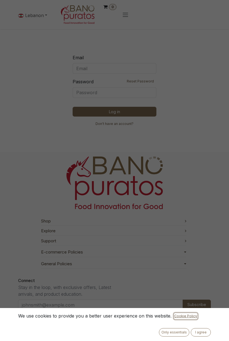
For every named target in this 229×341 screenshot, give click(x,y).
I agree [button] (201, 332)
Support (48, 240)
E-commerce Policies (62, 252)
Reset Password (140, 81)
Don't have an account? (114, 124)
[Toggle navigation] (125, 14)
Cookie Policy (185, 316)
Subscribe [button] (196, 304)
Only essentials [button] (174, 332)
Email (78, 57)
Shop (46, 221)
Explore (48, 230)
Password (113, 81)
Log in (114, 111)
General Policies (56, 263)
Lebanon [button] (34, 15)
